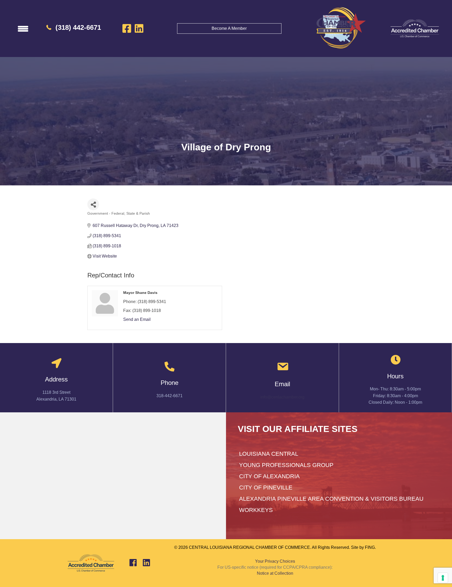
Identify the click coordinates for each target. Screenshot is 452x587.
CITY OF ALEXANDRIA (269, 476)
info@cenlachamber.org (282, 397)
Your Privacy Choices (275, 561)
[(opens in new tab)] (414, 28)
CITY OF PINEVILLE (265, 487)
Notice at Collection (275, 573)
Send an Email (137, 319)
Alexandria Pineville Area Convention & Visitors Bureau (331, 498)
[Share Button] (93, 204)
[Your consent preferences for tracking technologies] (443, 578)
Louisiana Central (268, 454)
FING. (370, 547)
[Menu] (23, 28)
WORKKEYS (256, 510)
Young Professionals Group (286, 465)
